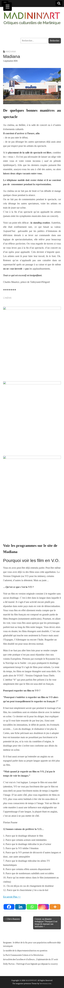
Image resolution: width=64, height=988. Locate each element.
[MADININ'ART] (32, 16)
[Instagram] (43, 907)
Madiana (11, 51)
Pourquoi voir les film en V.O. (31, 560)
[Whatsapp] (32, 907)
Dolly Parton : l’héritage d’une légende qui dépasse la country (30, 964)
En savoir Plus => (12, 896)
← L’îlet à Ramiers (12, 919)
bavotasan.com (45, 983)
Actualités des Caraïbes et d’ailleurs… (19, 959)
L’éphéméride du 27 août (47, 959)
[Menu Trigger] (7, 6)
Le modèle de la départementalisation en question (25, 950)
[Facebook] (9, 907)
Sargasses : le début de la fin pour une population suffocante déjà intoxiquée (32, 944)
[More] (55, 907)
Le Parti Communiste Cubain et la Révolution (23, 955)
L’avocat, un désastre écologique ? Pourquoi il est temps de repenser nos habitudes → (46, 923)
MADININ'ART (31, 980)
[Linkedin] (20, 907)
